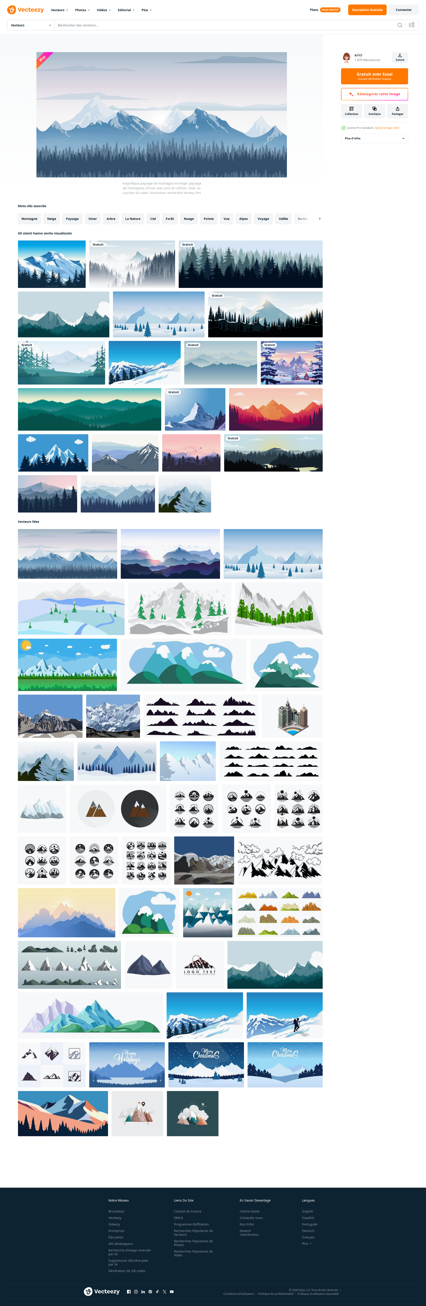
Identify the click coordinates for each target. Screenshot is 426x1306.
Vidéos (102, 10)
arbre (111, 219)
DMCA (178, 1218)
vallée (283, 219)
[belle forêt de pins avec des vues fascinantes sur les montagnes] (276, 409)
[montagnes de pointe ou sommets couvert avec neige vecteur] (149, 912)
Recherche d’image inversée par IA (129, 1252)
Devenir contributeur (249, 1233)
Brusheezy (116, 1211)
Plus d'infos (352, 138)
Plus (145, 10)
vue (226, 219)
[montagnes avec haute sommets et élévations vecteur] (90, 1015)
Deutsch (308, 1231)
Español (308, 1218)
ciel (153, 219)
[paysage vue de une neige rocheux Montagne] (71, 608)
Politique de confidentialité (276, 1294)
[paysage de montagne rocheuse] (185, 494)
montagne (29, 219)
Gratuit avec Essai (374, 76)
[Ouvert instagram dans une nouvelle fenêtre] (136, 1291)
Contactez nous (251, 1218)
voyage (263, 219)
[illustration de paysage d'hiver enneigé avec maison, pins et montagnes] (292, 363)
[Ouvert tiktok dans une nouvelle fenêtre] (157, 1291)
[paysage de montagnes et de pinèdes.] (265, 314)
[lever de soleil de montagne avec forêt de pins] (47, 494)
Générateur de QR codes (126, 1271)
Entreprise (116, 1231)
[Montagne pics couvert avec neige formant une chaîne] (42, 809)
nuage (189, 219)
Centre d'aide (250, 1211)
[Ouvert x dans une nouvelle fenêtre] (164, 1291)
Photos (80, 10)
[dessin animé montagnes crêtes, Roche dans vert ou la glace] (279, 912)
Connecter (404, 10)
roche (302, 219)
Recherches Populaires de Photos (193, 1243)
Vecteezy (114, 1218)
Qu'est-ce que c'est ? (387, 128)
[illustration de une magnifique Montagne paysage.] (113, 716)
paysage (72, 219)
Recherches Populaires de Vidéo (193, 1253)
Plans (314, 10)
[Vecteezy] (25, 9)
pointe (209, 219)
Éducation (115, 1237)
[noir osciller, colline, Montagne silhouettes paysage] (271, 761)
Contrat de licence (187, 1211)
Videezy (114, 1224)
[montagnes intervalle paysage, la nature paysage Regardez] (184, 665)
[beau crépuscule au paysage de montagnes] (191, 453)
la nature (132, 219)
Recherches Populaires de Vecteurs (193, 1233)
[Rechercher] (400, 25)
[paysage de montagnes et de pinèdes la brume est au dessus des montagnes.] (132, 264)
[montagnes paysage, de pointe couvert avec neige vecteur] (286, 665)
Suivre (400, 60)
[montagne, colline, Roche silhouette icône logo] (52, 1064)
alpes (243, 219)
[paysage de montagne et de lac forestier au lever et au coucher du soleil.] (273, 453)
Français (308, 1237)
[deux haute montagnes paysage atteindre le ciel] (148, 965)
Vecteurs (57, 10)
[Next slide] (316, 218)
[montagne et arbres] (53, 453)
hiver (93, 219)
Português (310, 1224)
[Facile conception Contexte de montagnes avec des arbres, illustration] (63, 1113)
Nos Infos (247, 1224)
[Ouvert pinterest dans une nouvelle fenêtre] (150, 1291)
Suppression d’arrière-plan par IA (128, 1262)
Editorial (124, 10)
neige (51, 219)
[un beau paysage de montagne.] (50, 716)
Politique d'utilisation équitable (318, 1294)
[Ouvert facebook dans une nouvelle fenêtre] (129, 1291)
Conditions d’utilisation (238, 1294)
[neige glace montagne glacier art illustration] (145, 363)
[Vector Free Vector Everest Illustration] (52, 264)
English (307, 1211)
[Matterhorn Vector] (195, 409)
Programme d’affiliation (191, 1224)
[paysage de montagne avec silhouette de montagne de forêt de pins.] (63, 314)
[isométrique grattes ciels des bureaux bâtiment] (292, 716)
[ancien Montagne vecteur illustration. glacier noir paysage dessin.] (280, 860)
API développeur (120, 1244)
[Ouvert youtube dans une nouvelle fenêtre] (172, 1291)
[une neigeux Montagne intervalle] (188, 761)
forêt (170, 219)
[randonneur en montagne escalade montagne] (285, 1015)
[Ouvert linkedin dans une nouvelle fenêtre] (143, 1291)
